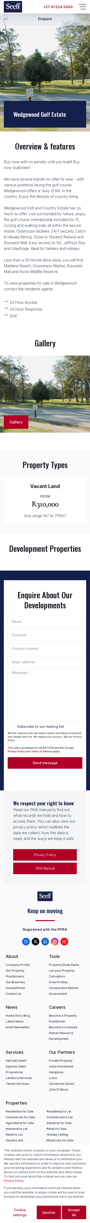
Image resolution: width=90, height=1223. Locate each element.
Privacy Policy (16, 751)
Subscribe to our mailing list (40, 726)
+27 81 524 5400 (58, 7)
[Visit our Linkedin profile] (45, 941)
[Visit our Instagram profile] (55, 941)
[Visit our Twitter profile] (35, 941)
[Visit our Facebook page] (26, 941)
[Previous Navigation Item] (6, 19)
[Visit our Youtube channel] (64, 941)
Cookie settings (20, 1212)
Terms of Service (41, 751)
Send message (45, 763)
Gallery (16, 422)
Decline (48, 1212)
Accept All (74, 1212)
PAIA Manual (45, 868)
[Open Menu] (82, 7)
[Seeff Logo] (13, 7)
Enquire (45, 18)
